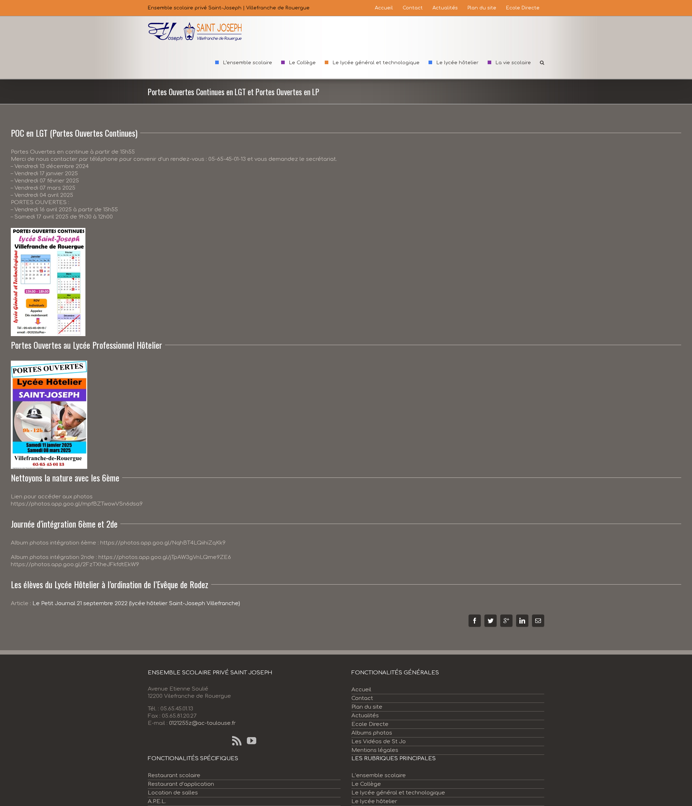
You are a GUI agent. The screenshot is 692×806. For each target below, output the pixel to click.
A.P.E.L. (157, 801)
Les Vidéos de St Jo (378, 742)
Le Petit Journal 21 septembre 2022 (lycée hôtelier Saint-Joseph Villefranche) (136, 603)
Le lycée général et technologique (398, 793)
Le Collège (366, 784)
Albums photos (371, 733)
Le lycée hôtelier (374, 801)
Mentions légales (374, 750)
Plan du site (366, 707)
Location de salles (173, 793)
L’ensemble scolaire (378, 775)
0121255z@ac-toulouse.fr (202, 723)
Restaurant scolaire (174, 775)
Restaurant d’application (181, 784)
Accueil (361, 690)
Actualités (365, 716)
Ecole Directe (370, 724)
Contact (362, 698)
